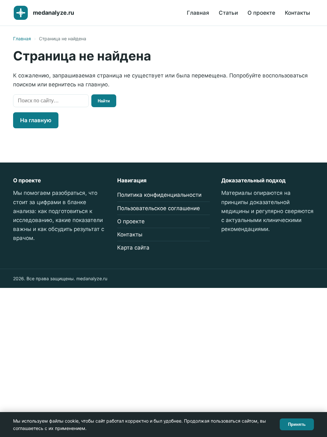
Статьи (228, 13)
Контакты (297, 13)
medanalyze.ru (53, 12)
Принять (297, 424)
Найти (104, 101)
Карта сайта (133, 247)
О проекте (261, 13)
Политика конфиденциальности (159, 195)
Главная (198, 13)
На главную (35, 120)
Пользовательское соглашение (158, 208)
